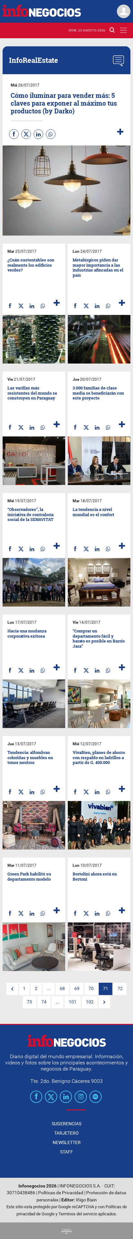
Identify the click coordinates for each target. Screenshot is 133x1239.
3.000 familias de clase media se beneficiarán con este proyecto (98, 393)
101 (73, 1002)
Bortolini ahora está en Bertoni (95, 876)
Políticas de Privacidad (60, 1193)
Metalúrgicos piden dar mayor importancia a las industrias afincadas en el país (98, 267)
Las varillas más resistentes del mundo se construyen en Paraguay (32, 393)
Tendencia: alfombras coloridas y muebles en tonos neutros (30, 757)
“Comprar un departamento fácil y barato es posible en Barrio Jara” (99, 638)
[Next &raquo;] (104, 1002)
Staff (66, 1151)
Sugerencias (66, 1123)
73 (29, 1002)
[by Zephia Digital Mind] (66, 1230)
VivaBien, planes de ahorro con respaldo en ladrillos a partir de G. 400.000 (99, 757)
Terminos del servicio (77, 1213)
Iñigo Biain (86, 1200)
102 (90, 1002)
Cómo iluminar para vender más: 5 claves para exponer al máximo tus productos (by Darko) (64, 103)
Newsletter (67, 1142)
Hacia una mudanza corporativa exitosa (26, 633)
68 (62, 988)
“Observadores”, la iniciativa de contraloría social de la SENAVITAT (30, 514)
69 (76, 988)
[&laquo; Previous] (12, 989)
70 (91, 988)
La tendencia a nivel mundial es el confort (93, 511)
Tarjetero (66, 1133)
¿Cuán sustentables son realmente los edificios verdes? (30, 265)
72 (120, 988)
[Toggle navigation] (123, 30)
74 (43, 1002)
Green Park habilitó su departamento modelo (29, 876)
